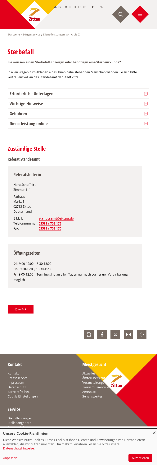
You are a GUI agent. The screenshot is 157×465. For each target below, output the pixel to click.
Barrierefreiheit (19, 392)
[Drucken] (89, 334)
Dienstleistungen (20, 418)
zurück (22, 309)
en (79, 7)
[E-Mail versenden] (128, 334)
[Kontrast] (93, 7)
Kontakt (13, 373)
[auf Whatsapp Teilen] (141, 334)
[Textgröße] (102, 7)
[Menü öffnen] (140, 14)
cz (84, 7)
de (70, 7)
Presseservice (18, 378)
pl (75, 7)
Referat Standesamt (24, 159)
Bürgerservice (31, 34)
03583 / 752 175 (50, 223)
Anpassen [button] (10, 458)
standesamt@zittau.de (56, 218)
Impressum (16, 382)
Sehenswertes (92, 396)
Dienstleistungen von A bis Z (61, 34)
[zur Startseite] (34, 14)
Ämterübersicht (93, 378)
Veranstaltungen (94, 382)
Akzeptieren (140, 458)
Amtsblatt (89, 392)
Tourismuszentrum (96, 387)
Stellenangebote (19, 423)
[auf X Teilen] (115, 334)
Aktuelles (88, 373)
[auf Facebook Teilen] (102, 334)
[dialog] (78, 446)
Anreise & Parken (20, 427)
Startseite (14, 34)
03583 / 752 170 (50, 228)
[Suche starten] (121, 14)
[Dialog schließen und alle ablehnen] (154, 430)
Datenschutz (17, 387)
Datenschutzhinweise (18, 448)
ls (59, 7)
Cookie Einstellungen (23, 396)
